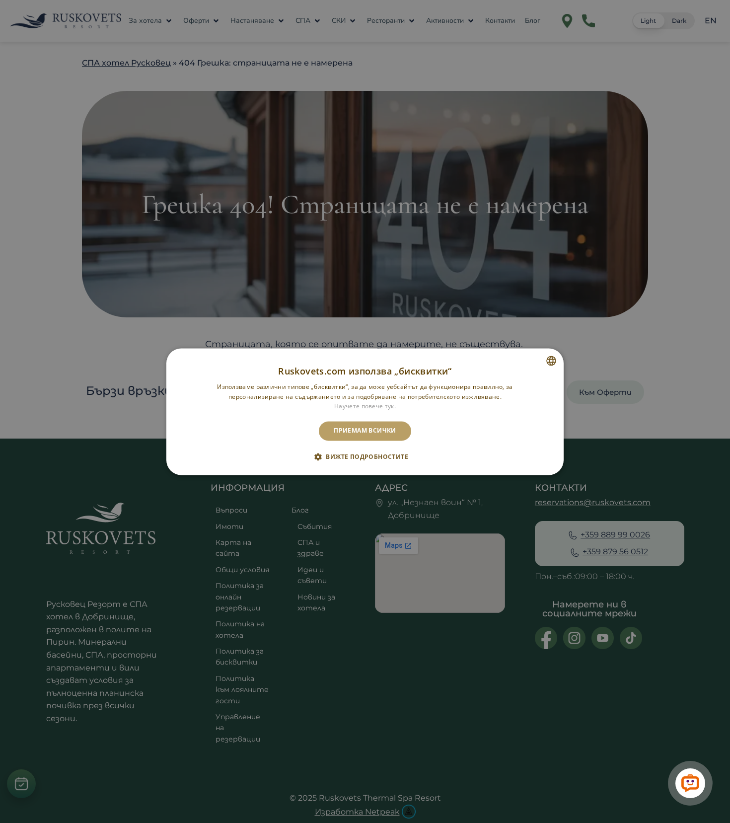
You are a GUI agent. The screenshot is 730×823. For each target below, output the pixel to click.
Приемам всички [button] (365, 431)
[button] (365, 456)
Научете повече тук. (365, 406)
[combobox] (551, 361)
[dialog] (365, 411)
